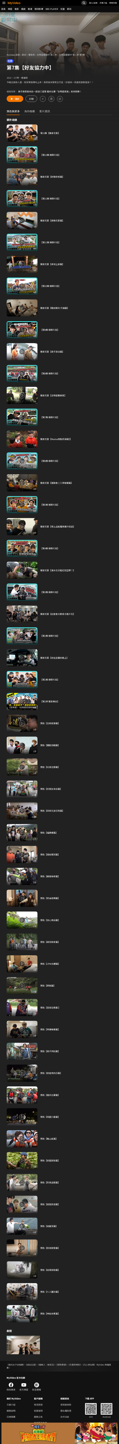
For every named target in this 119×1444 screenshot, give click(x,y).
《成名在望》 (31, 1364)
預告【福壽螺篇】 (49, 832)
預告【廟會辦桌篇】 (50, 876)
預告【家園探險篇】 (50, 1160)
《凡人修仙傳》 (89, 1364)
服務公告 (38, 1416)
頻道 (10, 8)
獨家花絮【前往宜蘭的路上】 (54, 657)
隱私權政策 (65, 1410)
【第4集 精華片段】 (49, 548)
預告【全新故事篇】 (50, 723)
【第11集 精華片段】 (50, 242)
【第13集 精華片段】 (50, 154)
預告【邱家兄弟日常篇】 (52, 810)
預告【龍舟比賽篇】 (50, 1095)
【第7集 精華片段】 (49, 417)
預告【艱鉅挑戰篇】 (50, 745)
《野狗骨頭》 (61, 1364)
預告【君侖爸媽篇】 (50, 898)
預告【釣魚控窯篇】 (50, 1182)
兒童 (62, 8)
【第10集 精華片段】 (50, 285)
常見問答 (38, 1404)
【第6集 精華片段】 (49, 460)
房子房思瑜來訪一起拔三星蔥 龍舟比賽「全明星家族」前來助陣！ (50, 91)
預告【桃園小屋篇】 (50, 1116)
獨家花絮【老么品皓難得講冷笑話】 (57, 526)
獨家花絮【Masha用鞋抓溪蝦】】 (56, 439)
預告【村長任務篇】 (50, 767)
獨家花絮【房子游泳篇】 (52, 351)
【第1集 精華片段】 (49, 679)
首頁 (3, 8)
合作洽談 (64, 1416)
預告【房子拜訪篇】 (50, 1051)
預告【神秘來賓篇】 (50, 1313)
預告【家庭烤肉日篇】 (51, 1073)
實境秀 (31, 54)
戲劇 (23, 8)
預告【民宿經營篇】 (50, 1247)
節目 (69, 8)
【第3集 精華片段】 (49, 592)
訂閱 (31, 98)
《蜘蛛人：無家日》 (46, 1364)
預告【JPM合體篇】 (50, 963)
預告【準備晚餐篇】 (50, 1029)
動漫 (30, 8)
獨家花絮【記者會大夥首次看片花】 (57, 613)
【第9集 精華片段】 (49, 329)
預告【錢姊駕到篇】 (50, 854)
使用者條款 (65, 1404)
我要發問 (38, 1410)
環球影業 (39, 8)
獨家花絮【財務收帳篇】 (52, 176)
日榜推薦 (11, 1416)
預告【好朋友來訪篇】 (51, 788)
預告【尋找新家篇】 (50, 941)
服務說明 (11, 1410)
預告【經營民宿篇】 (50, 1204)
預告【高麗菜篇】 (49, 1226)
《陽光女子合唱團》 (15, 1364)
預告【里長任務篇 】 (50, 1007)
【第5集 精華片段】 (49, 504)
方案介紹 (103, 2)
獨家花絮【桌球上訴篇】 (52, 264)
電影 (17, 8)
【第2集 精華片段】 (49, 635)
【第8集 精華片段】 (49, 373)
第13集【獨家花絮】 (50, 133)
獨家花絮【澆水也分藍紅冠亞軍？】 (57, 570)
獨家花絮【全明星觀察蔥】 (53, 395)
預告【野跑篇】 (48, 985)
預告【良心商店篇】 (50, 920)
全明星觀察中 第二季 (47, 54)
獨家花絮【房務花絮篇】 (52, 220)
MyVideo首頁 (13, 54)
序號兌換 (113, 2)
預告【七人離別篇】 (50, 1291)
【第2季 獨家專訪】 (49, 701)
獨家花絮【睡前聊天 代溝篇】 (54, 307)
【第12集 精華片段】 (50, 198)
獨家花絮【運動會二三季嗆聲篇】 (56, 482)
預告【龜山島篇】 (49, 1138)
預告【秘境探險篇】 (50, 1269)
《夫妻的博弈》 (75, 1364)
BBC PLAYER (52, 8)
